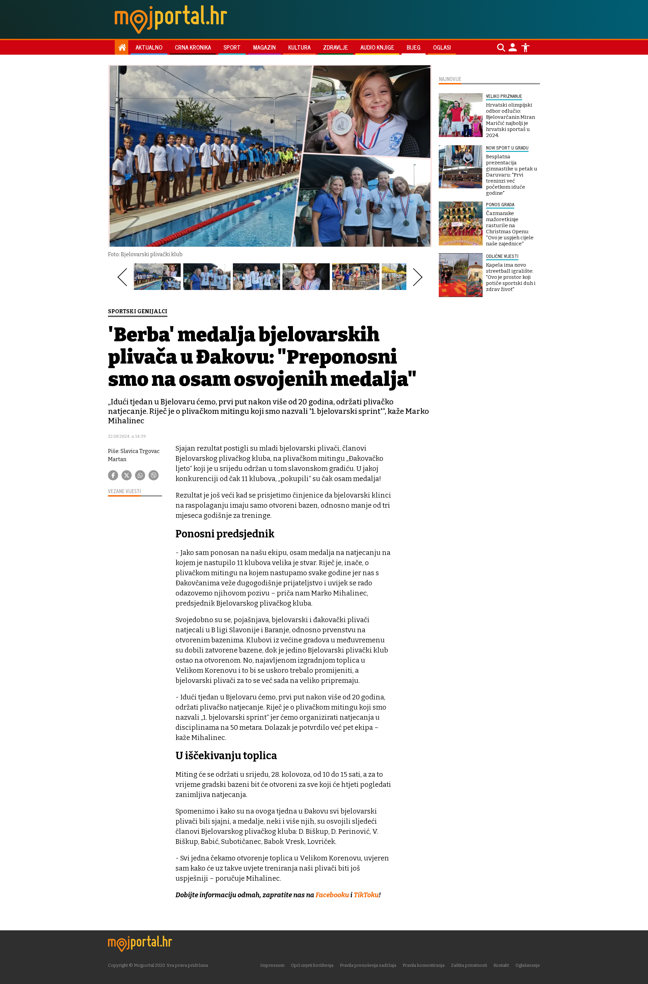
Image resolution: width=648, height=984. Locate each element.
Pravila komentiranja (423, 965)
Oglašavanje (527, 965)
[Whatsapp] (140, 475)
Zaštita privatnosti (469, 965)
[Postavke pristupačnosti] (525, 47)
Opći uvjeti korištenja (312, 965)
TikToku (366, 895)
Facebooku (333, 895)
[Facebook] (113, 475)
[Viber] (153, 475)
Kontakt (501, 965)
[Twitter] (127, 475)
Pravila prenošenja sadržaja (368, 965)
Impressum (272, 965)
